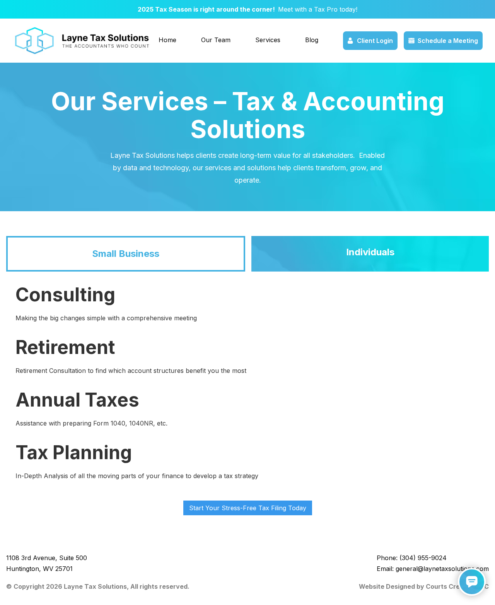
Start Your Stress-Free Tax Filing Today (247, 508)
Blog (311, 40)
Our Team (215, 40)
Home (167, 40)
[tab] (125, 254)
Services (267, 40)
